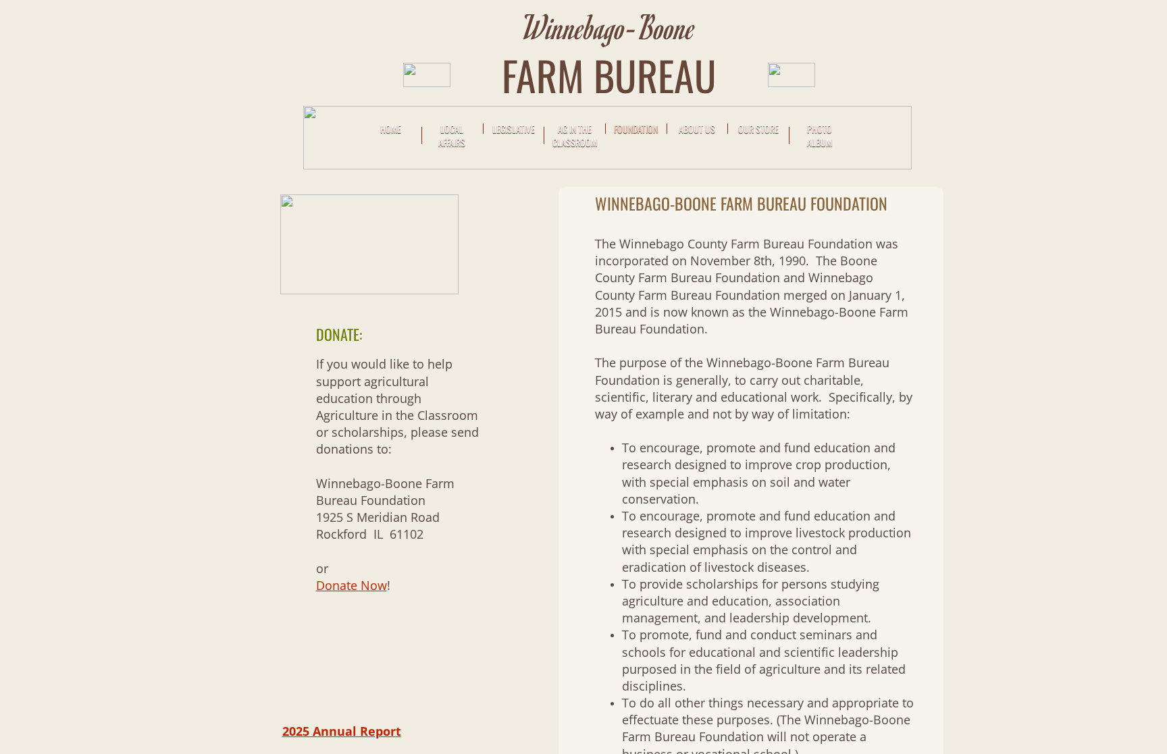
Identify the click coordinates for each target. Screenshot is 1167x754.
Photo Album (819, 135)
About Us (697, 129)
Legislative (513, 129)
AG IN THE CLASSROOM (574, 135)
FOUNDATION (636, 129)
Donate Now (351, 585)
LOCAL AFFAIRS (451, 135)
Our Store (758, 129)
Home (390, 129)
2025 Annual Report (341, 731)
